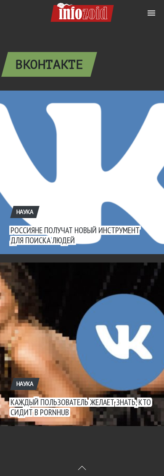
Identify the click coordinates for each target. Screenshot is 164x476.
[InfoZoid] (82, 11)
